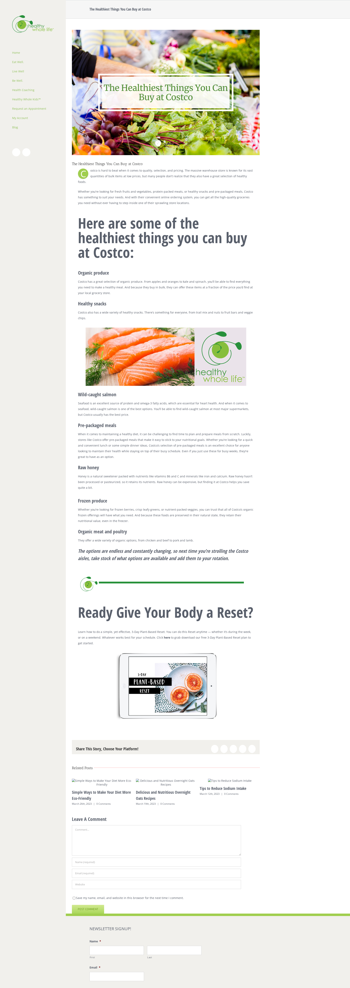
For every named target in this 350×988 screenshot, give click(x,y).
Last (149, 957)
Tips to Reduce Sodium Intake (223, 788)
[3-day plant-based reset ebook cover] (166, 654)
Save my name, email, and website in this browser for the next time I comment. (130, 898)
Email (95, 967)
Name (95, 941)
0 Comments (103, 803)
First (92, 957)
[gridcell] (166, 610)
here (167, 637)
